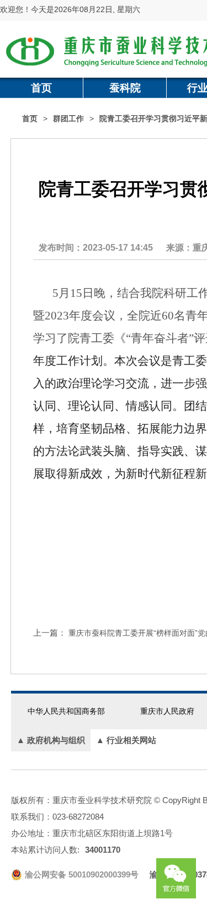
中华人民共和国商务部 (66, 711)
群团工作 (68, 119)
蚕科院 (125, 88)
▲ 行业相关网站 (126, 740)
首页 (41, 88)
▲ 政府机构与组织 (51, 740)
